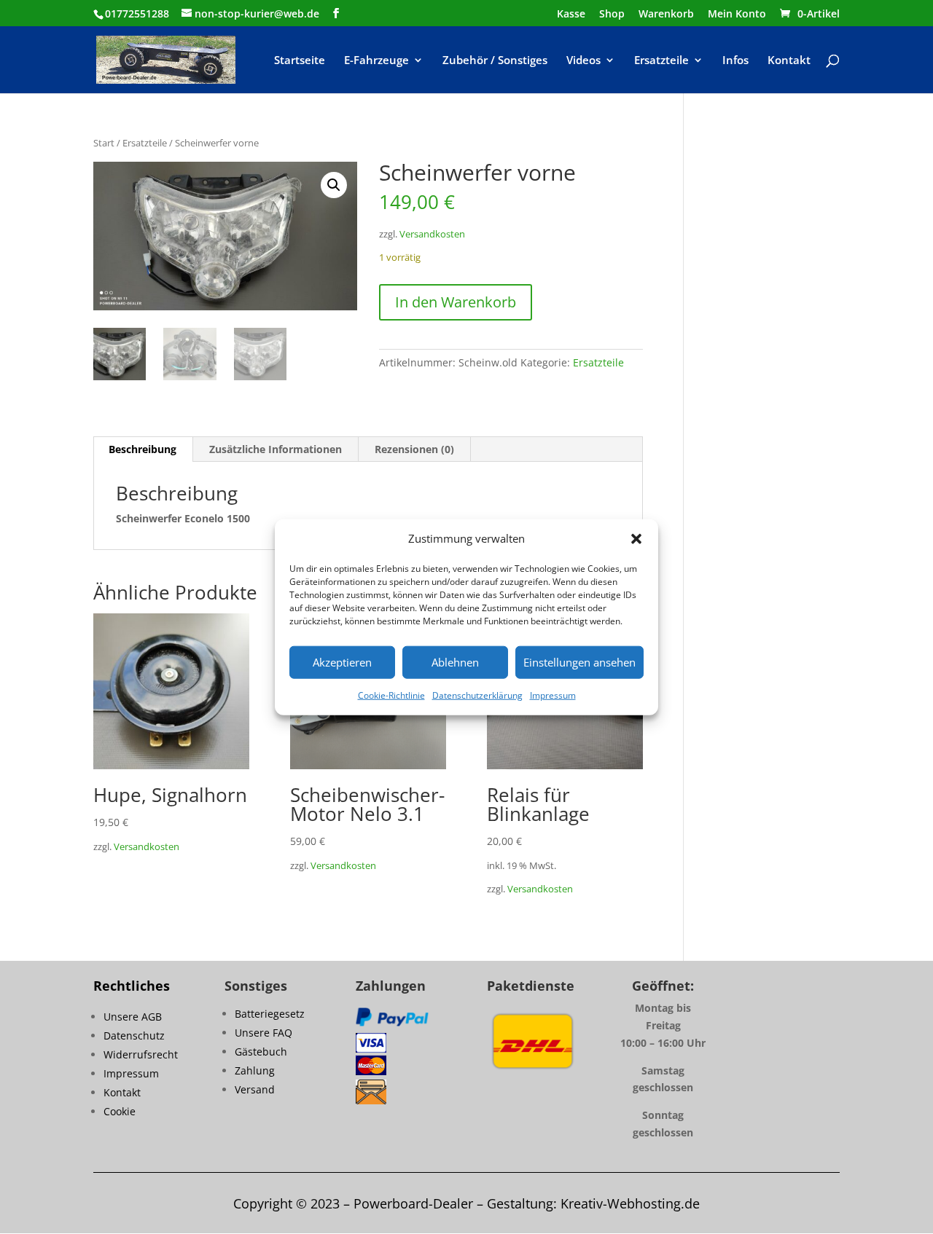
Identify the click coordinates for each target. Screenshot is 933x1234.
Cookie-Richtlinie (391, 695)
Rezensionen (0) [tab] (414, 449)
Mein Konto (737, 14)
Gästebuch (261, 1051)
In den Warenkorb (455, 302)
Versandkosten (432, 234)
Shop (612, 14)
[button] (636, 539)
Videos (583, 61)
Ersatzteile (661, 61)
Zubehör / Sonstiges (494, 61)
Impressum (553, 695)
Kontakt (789, 61)
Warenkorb (666, 14)
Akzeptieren (342, 662)
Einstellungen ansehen (579, 662)
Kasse (571, 14)
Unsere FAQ (263, 1033)
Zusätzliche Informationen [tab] (275, 449)
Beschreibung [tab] (142, 449)
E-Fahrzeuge (376, 61)
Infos (735, 61)
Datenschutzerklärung (477, 695)
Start (103, 142)
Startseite (299, 61)
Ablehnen (455, 662)
